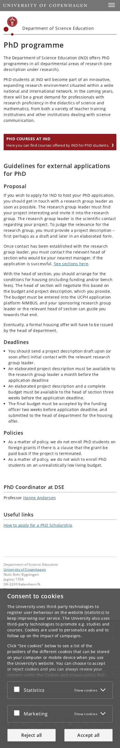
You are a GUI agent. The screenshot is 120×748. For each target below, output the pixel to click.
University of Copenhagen (25, 569)
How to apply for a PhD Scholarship (38, 525)
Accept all (88, 735)
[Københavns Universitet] (11, 26)
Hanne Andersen (39, 497)
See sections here (71, 263)
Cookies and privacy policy (70, 675)
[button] (111, 5)
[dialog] (60, 668)
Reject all (31, 735)
